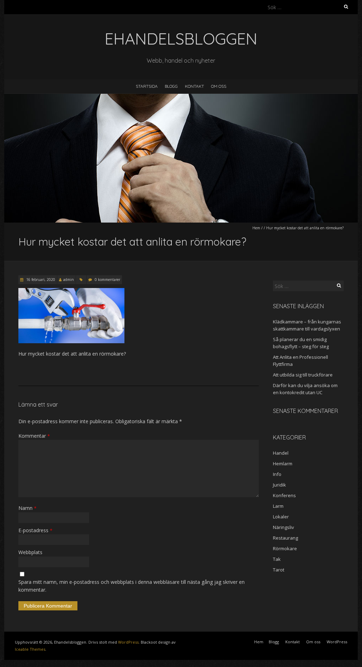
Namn (27, 508)
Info (277, 474)
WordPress (128, 642)
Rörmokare (285, 548)
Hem (256, 227)
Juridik (279, 485)
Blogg (171, 86)
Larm (278, 506)
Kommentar (34, 435)
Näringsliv (283, 527)
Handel (280, 453)
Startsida (147, 86)
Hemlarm (282, 463)
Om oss (218, 86)
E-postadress (35, 530)
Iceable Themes (30, 649)
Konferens (284, 495)
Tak (277, 559)
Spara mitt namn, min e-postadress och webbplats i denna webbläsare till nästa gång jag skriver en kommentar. (131, 586)
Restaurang (285, 538)
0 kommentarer (107, 279)
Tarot (278, 570)
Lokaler (281, 516)
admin (68, 279)
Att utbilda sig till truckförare (303, 375)
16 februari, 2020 (40, 279)
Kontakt (194, 86)
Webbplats (30, 552)
